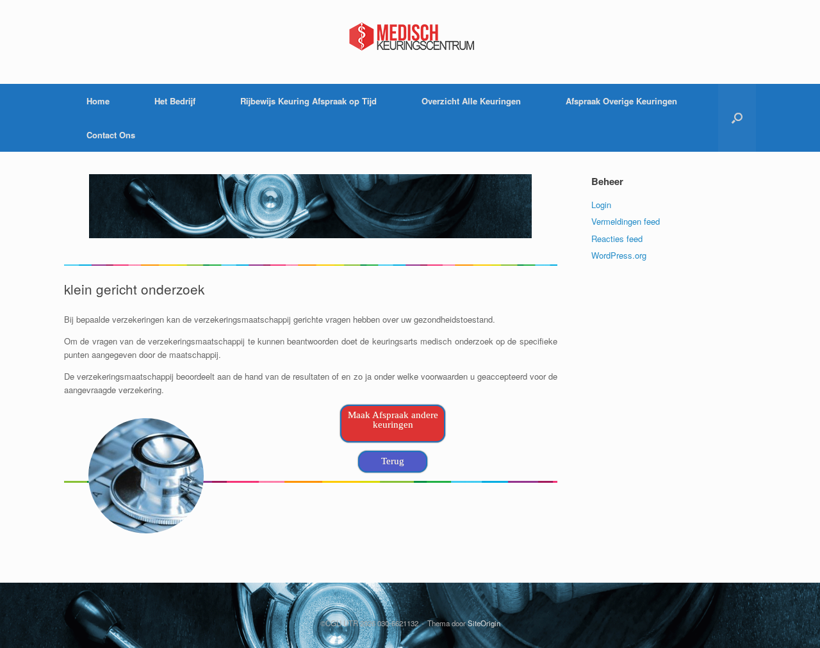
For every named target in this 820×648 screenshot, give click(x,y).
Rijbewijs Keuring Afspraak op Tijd (308, 101)
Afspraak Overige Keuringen (621, 101)
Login (601, 204)
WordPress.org (618, 255)
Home (98, 101)
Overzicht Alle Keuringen (471, 101)
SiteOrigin (484, 623)
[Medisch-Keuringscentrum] (410, 36)
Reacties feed (617, 238)
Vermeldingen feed (625, 221)
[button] (737, 118)
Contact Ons (110, 135)
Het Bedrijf (174, 101)
